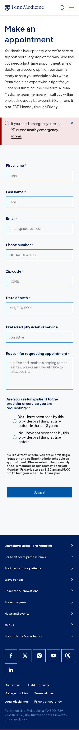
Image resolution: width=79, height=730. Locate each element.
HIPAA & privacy (38, 685)
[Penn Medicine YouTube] (53, 655)
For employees (15, 602)
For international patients (23, 568)
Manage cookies (16, 693)
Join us (9, 624)
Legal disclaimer (16, 701)
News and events (17, 613)
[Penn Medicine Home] (30, 8)
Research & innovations (21, 591)
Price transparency (48, 701)
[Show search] (61, 8)
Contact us (13, 685)
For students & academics (24, 636)
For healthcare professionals (25, 557)
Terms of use (43, 693)
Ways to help (14, 579)
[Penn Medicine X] (25, 655)
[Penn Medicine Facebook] (11, 655)
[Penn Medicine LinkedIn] (11, 670)
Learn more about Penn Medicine (28, 545)
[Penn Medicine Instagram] (39, 655)
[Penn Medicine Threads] (68, 655)
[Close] (72, 123)
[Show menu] (70, 8)
